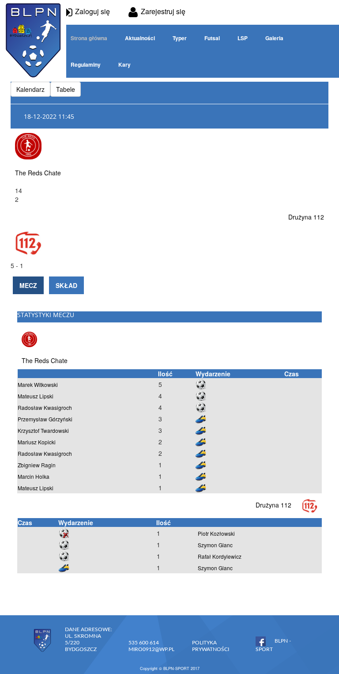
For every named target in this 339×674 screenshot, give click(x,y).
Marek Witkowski (38, 384)
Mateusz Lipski (35, 396)
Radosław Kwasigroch (45, 407)
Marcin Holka (33, 476)
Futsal (212, 38)
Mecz (28, 285)
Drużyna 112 (306, 216)
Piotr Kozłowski (216, 533)
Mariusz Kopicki (37, 442)
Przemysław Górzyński (45, 419)
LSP (242, 38)
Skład (66, 285)
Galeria (274, 38)
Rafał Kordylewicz (219, 556)
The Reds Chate (38, 172)
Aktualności (140, 38)
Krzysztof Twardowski (43, 430)
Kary (124, 64)
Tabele (65, 89)
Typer (180, 38)
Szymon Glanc (215, 545)
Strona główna (89, 38)
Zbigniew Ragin (37, 465)
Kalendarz (30, 89)
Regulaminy (86, 64)
